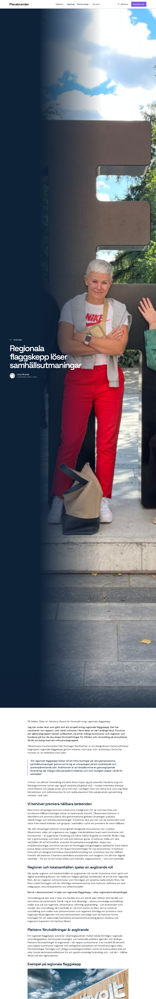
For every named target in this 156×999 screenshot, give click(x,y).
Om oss (95, 4)
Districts (124, 4)
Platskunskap (82, 4)
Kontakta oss (138, 4)
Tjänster (59, 4)
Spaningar (18, 340)
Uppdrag (70, 4)
